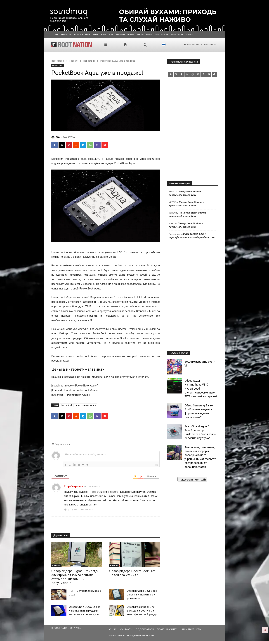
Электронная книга (86, 405)
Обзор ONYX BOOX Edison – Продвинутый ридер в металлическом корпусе (84, 610)
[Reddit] (192, 74)
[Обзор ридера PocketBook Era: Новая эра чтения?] (134, 554)
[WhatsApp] (90, 145)
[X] (62, 145)
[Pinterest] (69, 145)
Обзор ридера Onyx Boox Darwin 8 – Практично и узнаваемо (142, 594)
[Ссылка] (87, 464)
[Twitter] (176, 74)
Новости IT (89, 60)
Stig (58, 137)
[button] (145, 45)
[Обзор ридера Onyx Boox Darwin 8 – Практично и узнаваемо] (116, 594)
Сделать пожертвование (192, 479)
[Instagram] (198, 74)
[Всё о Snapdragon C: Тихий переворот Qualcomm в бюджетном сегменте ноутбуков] (174, 431)
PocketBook (66, 405)
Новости (73, 60)
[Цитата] (83, 464)
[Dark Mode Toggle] (265, 630)
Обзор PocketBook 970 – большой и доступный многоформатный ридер (142, 610)
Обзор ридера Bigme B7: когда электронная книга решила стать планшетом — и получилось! (74, 577)
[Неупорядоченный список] (79, 464)
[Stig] (53, 137)
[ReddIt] (76, 145)
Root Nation (57, 60)
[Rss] (170, 74)
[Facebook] (54, 145)
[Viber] (97, 145)
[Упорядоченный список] (74, 464)
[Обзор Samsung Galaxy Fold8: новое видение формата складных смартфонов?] (174, 410)
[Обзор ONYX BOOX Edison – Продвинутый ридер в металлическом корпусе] (58, 610)
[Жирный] (66, 464)
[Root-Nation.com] (71, 44)
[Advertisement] (192, 129)
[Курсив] (70, 464)
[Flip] (104, 145)
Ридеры (56, 565)
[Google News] (214, 74)
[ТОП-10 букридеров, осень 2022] (58, 594)
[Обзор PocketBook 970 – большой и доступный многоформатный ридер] (116, 610)
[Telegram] (83, 145)
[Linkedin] (187, 74)
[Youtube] (208, 74)
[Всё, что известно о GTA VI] (174, 366)
